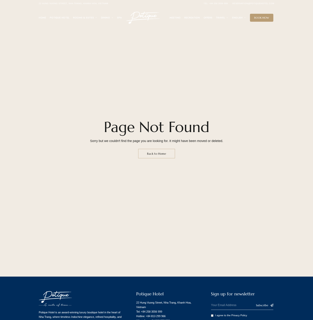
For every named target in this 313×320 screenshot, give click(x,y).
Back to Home (156, 153)
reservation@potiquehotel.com (253, 3)
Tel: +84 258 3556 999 (216, 3)
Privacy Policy (239, 315)
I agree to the (231, 315)
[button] (261, 18)
